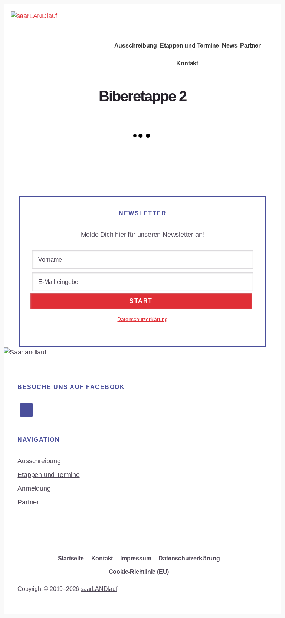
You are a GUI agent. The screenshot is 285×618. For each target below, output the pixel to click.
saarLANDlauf (99, 589)
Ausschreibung (38, 461)
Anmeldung (33, 488)
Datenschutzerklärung (142, 319)
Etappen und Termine (48, 474)
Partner (28, 502)
